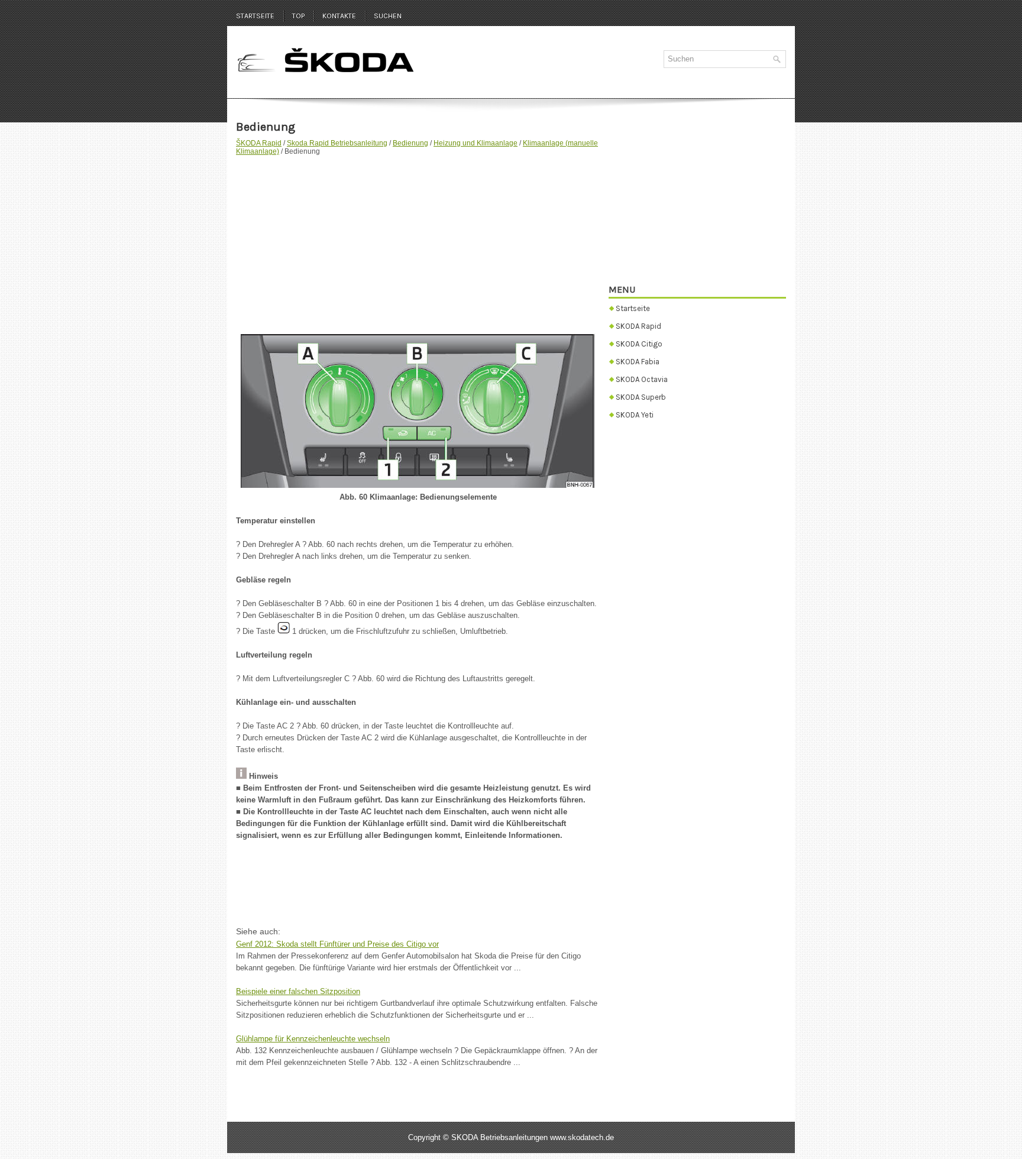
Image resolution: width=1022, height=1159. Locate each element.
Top (298, 16)
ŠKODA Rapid (259, 143)
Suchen (388, 16)
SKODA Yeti (635, 414)
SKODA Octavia (642, 379)
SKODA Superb (641, 397)
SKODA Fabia (637, 361)
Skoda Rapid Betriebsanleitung (337, 143)
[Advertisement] (418, 239)
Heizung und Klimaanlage (476, 143)
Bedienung (410, 143)
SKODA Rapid (638, 326)
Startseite (255, 16)
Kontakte (339, 16)
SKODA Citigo (639, 343)
